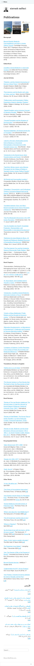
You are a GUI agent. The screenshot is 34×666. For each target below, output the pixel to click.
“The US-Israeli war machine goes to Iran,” (16, 518)
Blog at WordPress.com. (10, 658)
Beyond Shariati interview (11, 562)
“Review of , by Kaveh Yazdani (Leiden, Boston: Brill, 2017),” (17, 432)
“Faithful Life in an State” (12, 368)
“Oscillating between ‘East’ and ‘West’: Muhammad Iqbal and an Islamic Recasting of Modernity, (16, 208)
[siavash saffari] (6, 10)
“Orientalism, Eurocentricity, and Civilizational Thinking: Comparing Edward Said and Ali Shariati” (17, 191)
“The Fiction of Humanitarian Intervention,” (16, 489)
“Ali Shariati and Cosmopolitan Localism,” (16, 179)
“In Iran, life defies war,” (11, 483)
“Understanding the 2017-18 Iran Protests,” (16, 568)
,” (29, 230)
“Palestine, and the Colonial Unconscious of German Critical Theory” (16, 83)
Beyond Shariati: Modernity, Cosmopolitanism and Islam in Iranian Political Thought (15, 43)
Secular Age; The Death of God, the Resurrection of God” (17, 383)
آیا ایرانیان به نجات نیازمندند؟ (22, 590)
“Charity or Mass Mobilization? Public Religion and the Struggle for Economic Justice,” (15, 315)
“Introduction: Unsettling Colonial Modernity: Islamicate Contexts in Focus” (16, 294)
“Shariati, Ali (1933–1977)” (11, 459)
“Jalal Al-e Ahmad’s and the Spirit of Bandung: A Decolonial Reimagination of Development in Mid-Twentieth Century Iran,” (16, 144)
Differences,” (13, 351)
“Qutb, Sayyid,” (8, 469)
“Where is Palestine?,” (10, 524)
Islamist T (13, 248)
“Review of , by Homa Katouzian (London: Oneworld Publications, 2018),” (17, 418)
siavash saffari (18, 8)
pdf (21, 276)
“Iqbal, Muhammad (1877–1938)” (13, 445)
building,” (20, 331)
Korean (18, 500)
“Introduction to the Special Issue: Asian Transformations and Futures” (15, 156)
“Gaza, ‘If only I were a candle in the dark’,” (16, 540)
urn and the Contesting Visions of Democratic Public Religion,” (16, 249)
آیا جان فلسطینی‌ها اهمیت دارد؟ (21, 616)
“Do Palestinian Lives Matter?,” (13, 546)
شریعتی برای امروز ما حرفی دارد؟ (20, 634)
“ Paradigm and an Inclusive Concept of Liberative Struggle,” (17, 111)
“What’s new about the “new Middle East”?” (16, 512)
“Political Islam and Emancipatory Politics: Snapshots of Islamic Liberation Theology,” (16, 101)
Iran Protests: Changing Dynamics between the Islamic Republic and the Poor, (17, 576)
